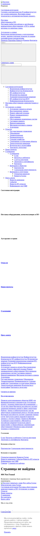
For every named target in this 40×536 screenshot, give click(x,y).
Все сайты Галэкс (29, 483)
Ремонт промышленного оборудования (19, 116)
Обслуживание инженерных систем (23, 119)
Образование (15, 133)
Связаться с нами (7, 63)
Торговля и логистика (18, 147)
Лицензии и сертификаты (24, 162)
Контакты (18, 164)
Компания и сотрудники (19, 172)
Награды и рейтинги (22, 158)
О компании (10, 151)
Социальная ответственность (25, 170)
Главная (4, 463)
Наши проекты (11, 149)
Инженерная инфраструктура (21, 89)
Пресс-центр (10, 178)
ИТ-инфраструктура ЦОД (19, 99)
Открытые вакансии (22, 174)
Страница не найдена (16, 463)
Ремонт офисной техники (19, 113)
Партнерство (19, 168)
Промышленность (16, 137)
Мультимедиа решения (18, 95)
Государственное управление (21, 131)
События (13, 182)
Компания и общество (18, 166)
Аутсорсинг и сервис (13, 107)
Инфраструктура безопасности (21, 91)
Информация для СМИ (18, 186)
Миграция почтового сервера (21, 125)
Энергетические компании (20, 143)
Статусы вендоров (21, 160)
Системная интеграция (14, 87)
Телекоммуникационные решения (23, 97)
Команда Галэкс (20, 176)
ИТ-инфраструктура (17, 93)
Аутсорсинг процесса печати (21, 109)
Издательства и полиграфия (20, 145)
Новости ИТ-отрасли (18, 184)
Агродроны (14, 127)
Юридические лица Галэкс (11, 485)
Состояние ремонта (17, 121)
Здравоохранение (16, 135)
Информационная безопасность (22, 101)
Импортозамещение (17, 123)
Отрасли (8, 129)
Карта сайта (5, 499)
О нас (16, 156)
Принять (7, 532)
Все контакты (6, 497)
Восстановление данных (19, 111)
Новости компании (17, 180)
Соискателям (6, 512)
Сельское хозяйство (17, 139)
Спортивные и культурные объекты (23, 141)
